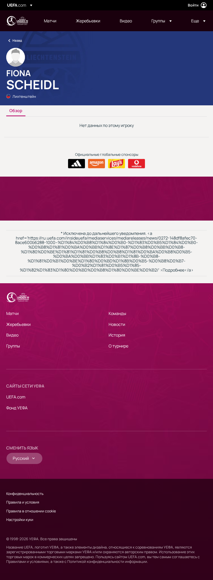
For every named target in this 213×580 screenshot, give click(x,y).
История (117, 335)
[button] (161, 21)
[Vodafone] (136, 163)
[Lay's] (116, 163)
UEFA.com (15, 397)
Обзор (15, 110)
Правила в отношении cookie (31, 510)
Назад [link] (17, 40)
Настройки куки (19, 519)
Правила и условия (22, 502)
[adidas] (76, 163)
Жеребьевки (18, 324)
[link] (50, 21)
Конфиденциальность (24, 493)
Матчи (12, 313)
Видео (12, 335)
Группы (13, 346)
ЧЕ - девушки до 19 (17, 21)
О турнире (118, 346)
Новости (117, 324)
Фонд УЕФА (17, 408)
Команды (117, 313)
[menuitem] (53, 21)
